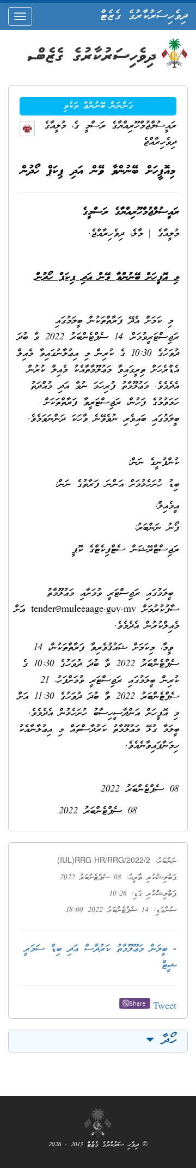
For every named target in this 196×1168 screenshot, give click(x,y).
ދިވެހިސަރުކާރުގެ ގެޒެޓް (144, 16)
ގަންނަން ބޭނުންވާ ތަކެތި (98, 106)
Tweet (164, 1007)
